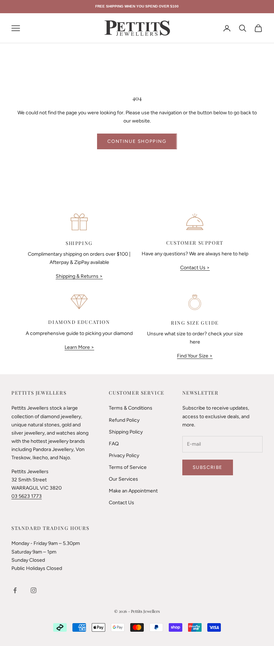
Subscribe (208, 467)
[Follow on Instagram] (33, 590)
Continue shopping (136, 141)
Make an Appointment (133, 491)
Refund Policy (124, 420)
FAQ (114, 444)
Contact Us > (195, 268)
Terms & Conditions (130, 408)
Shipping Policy (126, 432)
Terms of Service (128, 467)
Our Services (123, 479)
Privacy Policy (124, 455)
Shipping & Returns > (79, 276)
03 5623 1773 (26, 496)
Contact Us (121, 503)
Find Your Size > (195, 356)
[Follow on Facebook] (15, 590)
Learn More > (79, 347)
